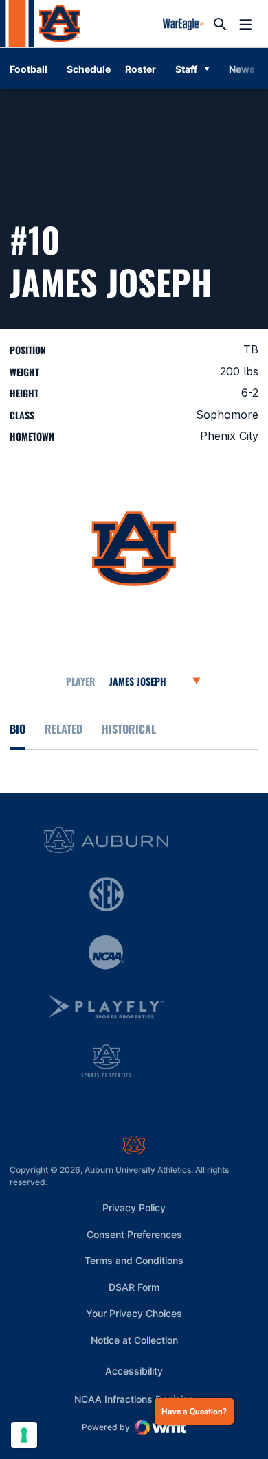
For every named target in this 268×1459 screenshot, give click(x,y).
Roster (140, 69)
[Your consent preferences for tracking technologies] (24, 1435)
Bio (17, 729)
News (242, 69)
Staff (186, 69)
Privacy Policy (134, 1207)
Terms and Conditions (134, 1260)
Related (63, 729)
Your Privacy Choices (134, 1313)
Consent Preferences (134, 1234)
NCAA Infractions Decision (134, 1398)
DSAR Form (134, 1287)
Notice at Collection (134, 1340)
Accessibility (134, 1370)
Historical (129, 729)
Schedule (89, 69)
